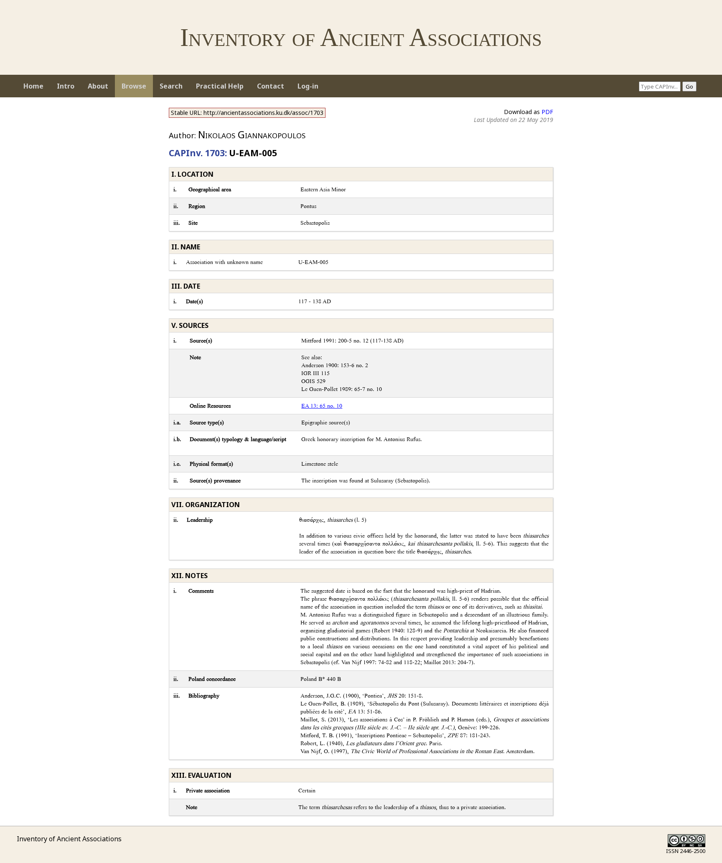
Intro (65, 86)
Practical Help (220, 86)
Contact (270, 86)
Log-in (307, 86)
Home (33, 86)
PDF (547, 112)
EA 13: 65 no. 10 (321, 405)
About (98, 86)
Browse (134, 86)
